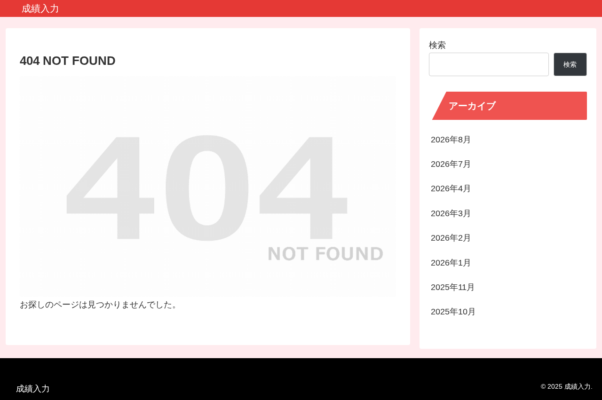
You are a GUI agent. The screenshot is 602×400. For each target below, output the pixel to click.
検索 (437, 45)
